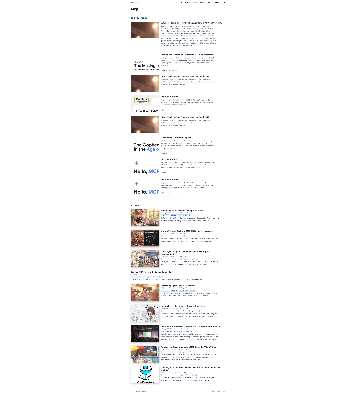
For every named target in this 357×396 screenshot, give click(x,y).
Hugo (219, 391)
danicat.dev (135, 3)
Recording (173, 70)
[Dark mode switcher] (225, 2)
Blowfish (224, 391)
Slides (165, 70)
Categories (140, 388)
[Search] (221, 2)
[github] (212, 2)
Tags (132, 388)
